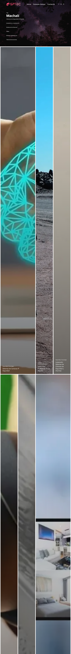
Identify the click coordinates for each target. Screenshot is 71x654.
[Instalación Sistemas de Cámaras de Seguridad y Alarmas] (62, 210)
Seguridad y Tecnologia (8, 366)
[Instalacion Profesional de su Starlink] (44, 210)
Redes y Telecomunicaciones (43, 363)
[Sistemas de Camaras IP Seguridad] (17, 210)
